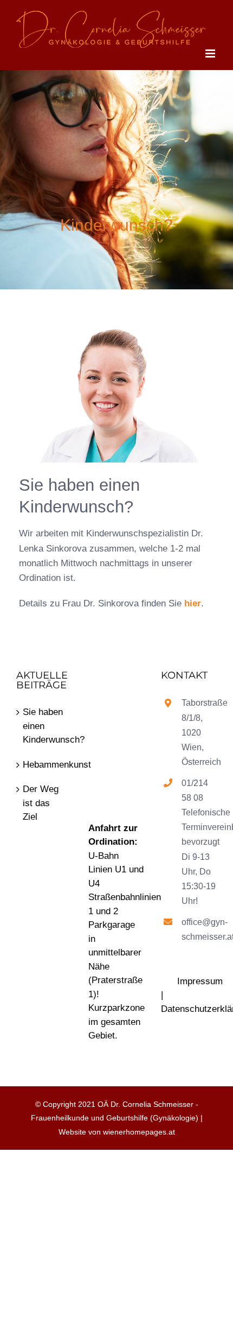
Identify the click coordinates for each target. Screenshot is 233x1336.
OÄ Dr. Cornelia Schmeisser (145, 1104)
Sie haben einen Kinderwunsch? (45, 726)
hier (192, 603)
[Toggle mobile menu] (211, 53)
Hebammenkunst (45, 764)
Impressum (200, 981)
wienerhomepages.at (139, 1132)
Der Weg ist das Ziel (41, 803)
